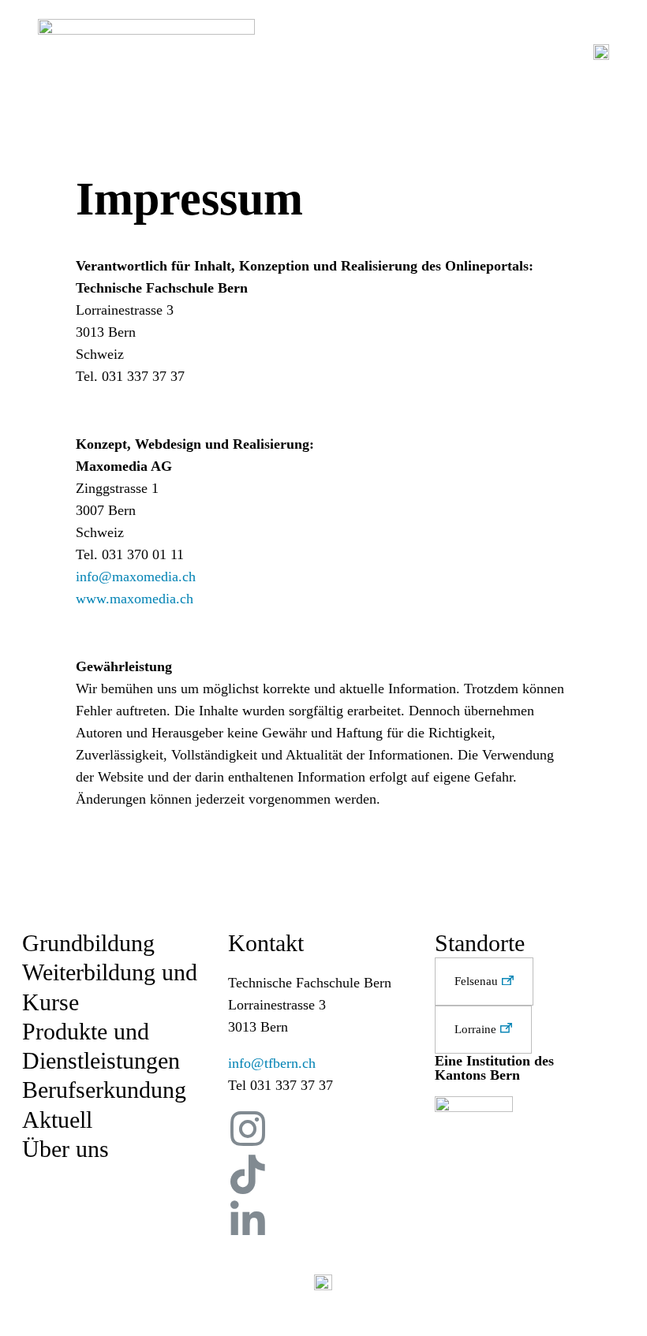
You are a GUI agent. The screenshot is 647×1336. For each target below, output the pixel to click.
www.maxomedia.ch (134, 598)
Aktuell (57, 1119)
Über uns (65, 1149)
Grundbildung (88, 943)
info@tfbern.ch (272, 1063)
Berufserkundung (104, 1090)
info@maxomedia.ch (136, 576)
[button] (484, 981)
